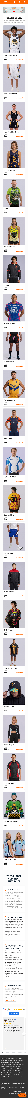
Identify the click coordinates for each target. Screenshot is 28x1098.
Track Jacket (15, 1074)
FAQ (21, 1076)
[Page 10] (13, 1052)
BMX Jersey (12, 1062)
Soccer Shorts (15, 1072)
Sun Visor (21, 1072)
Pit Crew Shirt (9, 1070)
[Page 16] (20, 1052)
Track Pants (20, 1074)
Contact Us (3, 1078)
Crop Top (9, 1064)
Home (2, 1058)
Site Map (20, 1083)
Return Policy (14, 1083)
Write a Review (14, 1013)
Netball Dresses (4, 1068)
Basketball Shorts (19, 1060)
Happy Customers (16, 1076)
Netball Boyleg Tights (12, 1068)
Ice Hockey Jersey (8, 1066)
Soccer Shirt (9, 1072)
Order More (8, 1078)
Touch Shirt (3, 1074)
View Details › (20, 60)
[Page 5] (7, 1052)
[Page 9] (12, 1052)
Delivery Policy (7, 1083)
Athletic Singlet (7, 1058)
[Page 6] (8, 1052)
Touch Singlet (9, 1074)
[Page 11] (14, 1052)
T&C (2, 1083)
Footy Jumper (21, 1064)
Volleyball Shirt (4, 1076)
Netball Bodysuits (16, 1066)
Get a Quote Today (11, 1000)
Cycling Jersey (15, 1064)
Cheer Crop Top (4, 1064)
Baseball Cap (20, 1058)
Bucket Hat (17, 1062)
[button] (4, 10)
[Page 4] (6, 1052)
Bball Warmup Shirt (5, 1062)
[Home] (4, 1)
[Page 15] (19, 1052)
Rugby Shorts (3, 1072)
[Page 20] (25, 1052)
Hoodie (2, 1066)
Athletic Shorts (14, 1058)
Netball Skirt (3, 1070)
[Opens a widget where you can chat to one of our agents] (22, 1095)
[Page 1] (2, 1052)
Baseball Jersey (4, 1060)
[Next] (24, 1034)
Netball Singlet (20, 1068)
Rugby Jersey (20, 1070)
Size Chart (10, 1076)
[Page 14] (18, 1052)
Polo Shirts (15, 1070)
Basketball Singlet (11, 1060)
